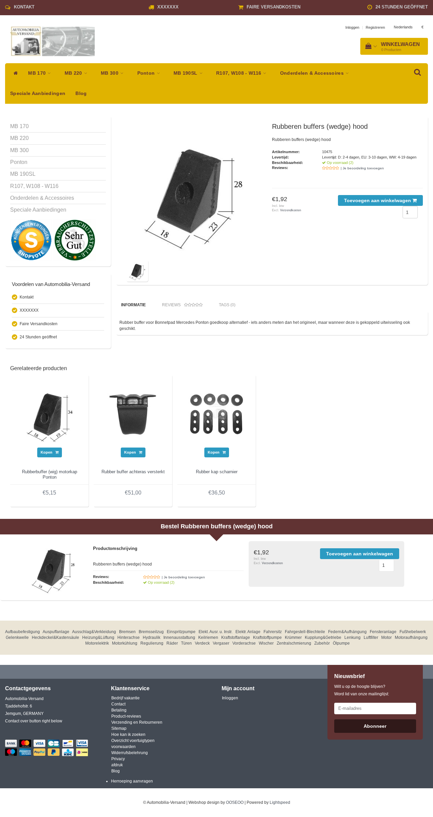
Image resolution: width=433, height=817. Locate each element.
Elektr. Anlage (247, 631)
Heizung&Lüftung (98, 637)
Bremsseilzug (151, 631)
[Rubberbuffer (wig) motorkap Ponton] (49, 413)
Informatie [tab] (133, 305)
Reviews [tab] (171, 305)
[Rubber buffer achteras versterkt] (133, 413)
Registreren (375, 27)
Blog (81, 93)
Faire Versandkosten (273, 6)
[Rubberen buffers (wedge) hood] (193, 190)
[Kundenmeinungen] (31, 240)
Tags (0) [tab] (227, 305)
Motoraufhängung (411, 637)
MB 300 (110, 73)
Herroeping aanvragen (132, 781)
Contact (118, 704)
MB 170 (37, 73)
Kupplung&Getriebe (323, 637)
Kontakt (24, 6)
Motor (386, 637)
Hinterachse (128, 637)
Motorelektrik (97, 643)
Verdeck (202, 643)
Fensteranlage (383, 631)
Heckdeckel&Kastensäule (55, 637)
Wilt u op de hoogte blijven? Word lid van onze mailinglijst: (361, 690)
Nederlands (403, 27)
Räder (172, 643)
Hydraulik (151, 637)
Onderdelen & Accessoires (312, 73)
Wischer (266, 643)
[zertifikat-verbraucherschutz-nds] (74, 240)
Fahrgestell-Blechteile (305, 631)
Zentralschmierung (294, 643)
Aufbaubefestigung (22, 631)
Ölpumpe (341, 643)
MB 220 (74, 73)
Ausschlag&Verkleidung (94, 631)
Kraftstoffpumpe (267, 637)
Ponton (146, 73)
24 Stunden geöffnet (401, 6)
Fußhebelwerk (413, 631)
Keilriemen (208, 637)
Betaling (119, 710)
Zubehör (322, 643)
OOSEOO (235, 802)
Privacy (118, 758)
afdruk (117, 765)
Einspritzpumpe (181, 631)
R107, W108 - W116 (239, 73)
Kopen (47, 452)
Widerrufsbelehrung (129, 752)
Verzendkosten (290, 210)
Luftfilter (371, 637)
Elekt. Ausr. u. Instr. (215, 631)
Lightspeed (280, 802)
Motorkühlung (124, 643)
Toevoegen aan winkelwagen (378, 200)
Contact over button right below (33, 721)
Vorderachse (244, 643)
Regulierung (151, 643)
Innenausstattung (179, 637)
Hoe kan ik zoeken (128, 734)
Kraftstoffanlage (235, 637)
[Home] (14, 73)
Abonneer (375, 726)
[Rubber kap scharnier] (216, 413)
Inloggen (352, 27)
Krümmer (293, 637)
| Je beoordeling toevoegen (362, 168)
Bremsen (127, 631)
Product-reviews (126, 716)
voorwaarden (123, 746)
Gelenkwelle (17, 637)
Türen (186, 643)
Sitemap (119, 728)
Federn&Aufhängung (347, 631)
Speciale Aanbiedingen (37, 93)
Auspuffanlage (56, 631)
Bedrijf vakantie (125, 698)
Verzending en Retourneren (136, 722)
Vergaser (221, 643)
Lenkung (352, 637)
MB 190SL (186, 73)
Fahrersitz (273, 631)
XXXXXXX (168, 6)
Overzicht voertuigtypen (133, 740)
